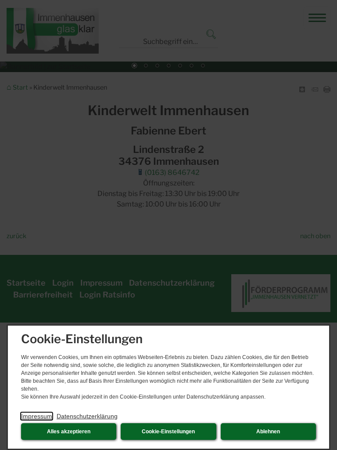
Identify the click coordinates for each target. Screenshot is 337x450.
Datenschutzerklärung (87, 416)
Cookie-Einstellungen (168, 431)
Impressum (36, 416)
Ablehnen (268, 431)
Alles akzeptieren (68, 431)
